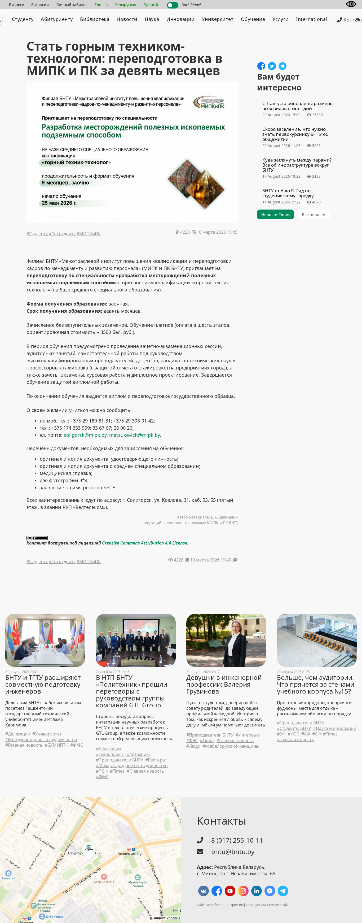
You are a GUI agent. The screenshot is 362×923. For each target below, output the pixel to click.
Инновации (180, 19)
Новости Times (275, 214)
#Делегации (17, 734)
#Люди (193, 746)
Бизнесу (16, 4)
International (311, 19)
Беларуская (125, 4)
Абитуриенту (57, 19)
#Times (117, 771)
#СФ (316, 734)
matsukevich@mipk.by (134, 435)
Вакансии (40, 4)
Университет (218, 19)
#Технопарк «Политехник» (123, 754)
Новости (127, 19)
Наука (152, 19)
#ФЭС (192, 741)
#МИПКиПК (89, 234)
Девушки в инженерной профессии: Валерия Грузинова (224, 684)
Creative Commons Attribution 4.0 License (144, 543)
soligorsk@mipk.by (85, 435)
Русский (151, 4)
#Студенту (37, 234)
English (101, 4)
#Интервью (248, 735)
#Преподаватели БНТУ (119, 760)
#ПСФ (102, 771)
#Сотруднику (62, 234)
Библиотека (94, 19)
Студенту (23, 19)
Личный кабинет (71, 4)
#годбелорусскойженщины (230, 746)
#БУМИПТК (56, 745)
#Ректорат (156, 760)
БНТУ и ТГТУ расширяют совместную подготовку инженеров (43, 684)
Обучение (253, 19)
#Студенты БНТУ (294, 728)
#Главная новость (24, 745)
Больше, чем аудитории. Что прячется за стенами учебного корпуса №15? (315, 684)
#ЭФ (281, 734)
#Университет (47, 734)
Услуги (280, 19)
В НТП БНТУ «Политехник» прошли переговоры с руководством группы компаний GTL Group (131, 691)
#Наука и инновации (334, 728)
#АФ (305, 734)
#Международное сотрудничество (41, 740)
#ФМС (76, 745)
